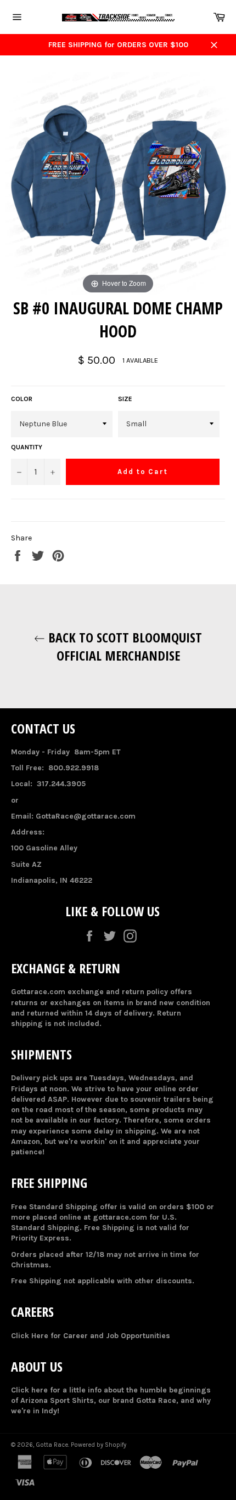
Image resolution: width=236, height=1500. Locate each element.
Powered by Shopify (98, 1444)
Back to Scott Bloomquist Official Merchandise (123, 646)
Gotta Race (52, 1444)
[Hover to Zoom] (118, 184)
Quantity (26, 447)
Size (125, 399)
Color (21, 399)
